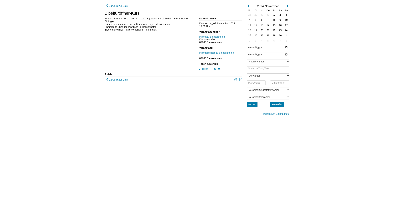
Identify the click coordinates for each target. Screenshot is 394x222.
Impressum (269, 114)
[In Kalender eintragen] (220, 69)
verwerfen (277, 104)
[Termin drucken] (235, 79)
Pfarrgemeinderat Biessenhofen (216, 52)
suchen (252, 104)
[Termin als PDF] (240, 79)
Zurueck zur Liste (118, 6)
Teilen (205, 69)
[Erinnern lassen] (216, 69)
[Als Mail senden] (212, 69)
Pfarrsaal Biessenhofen (212, 36)
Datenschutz (282, 114)
